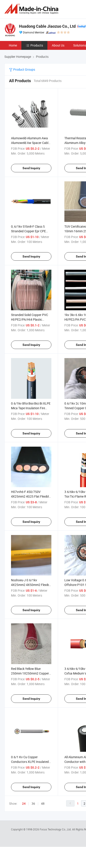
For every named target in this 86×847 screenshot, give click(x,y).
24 (24, 803)
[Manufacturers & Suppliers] (32, 9)
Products (36, 45)
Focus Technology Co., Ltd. (56, 829)
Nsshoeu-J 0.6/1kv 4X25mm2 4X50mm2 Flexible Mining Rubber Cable (31, 584)
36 (33, 803)
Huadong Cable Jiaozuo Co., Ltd (47, 26)
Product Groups (24, 69)
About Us (58, 45)
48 (43, 803)
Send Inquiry (31, 168)
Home (13, 45)
